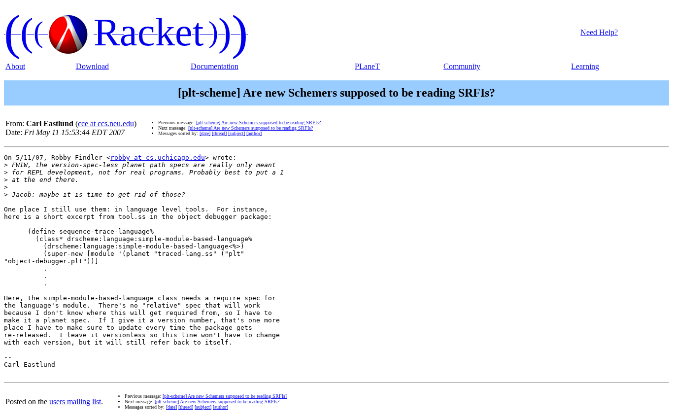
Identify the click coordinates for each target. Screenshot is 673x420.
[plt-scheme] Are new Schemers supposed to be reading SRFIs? (258, 122)
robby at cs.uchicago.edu (157, 157)
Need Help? (599, 32)
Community (461, 66)
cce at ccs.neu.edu (106, 123)
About (15, 66)
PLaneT (367, 66)
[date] (205, 133)
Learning (585, 66)
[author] (254, 133)
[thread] (219, 133)
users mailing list (75, 401)
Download (92, 66)
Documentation (214, 66)
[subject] (236, 133)
